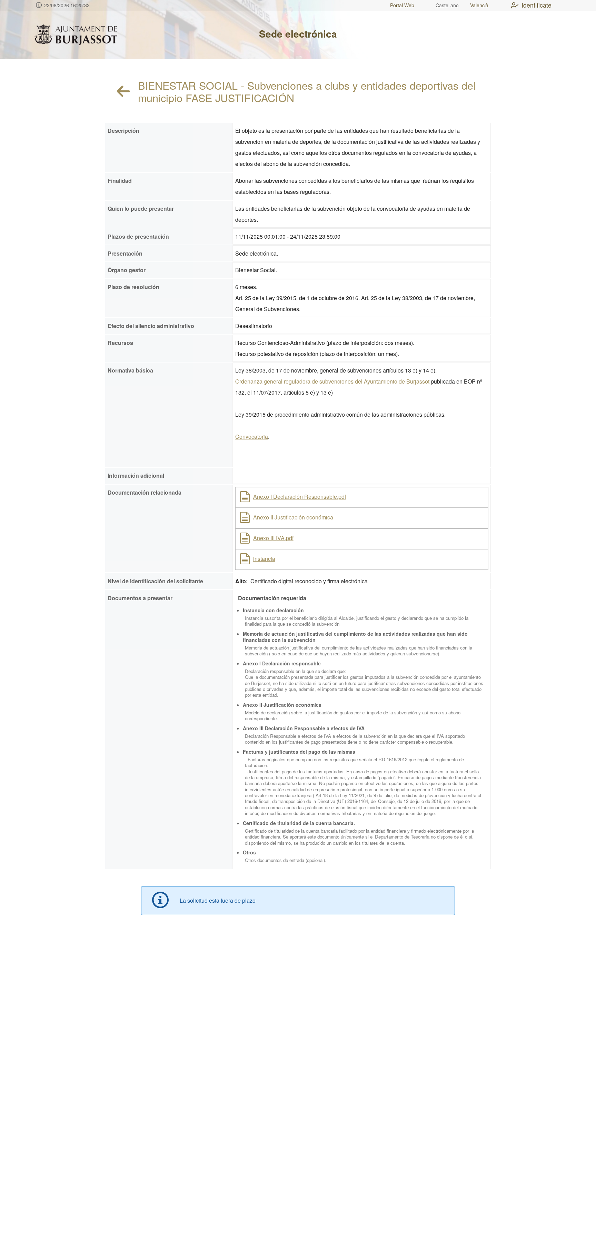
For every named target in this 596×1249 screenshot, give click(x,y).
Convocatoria (251, 436)
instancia (264, 559)
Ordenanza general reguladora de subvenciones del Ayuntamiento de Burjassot (332, 381)
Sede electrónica (298, 34)
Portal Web (402, 5)
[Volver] (123, 91)
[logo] (75, 35)
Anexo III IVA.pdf (273, 538)
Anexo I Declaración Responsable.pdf (299, 496)
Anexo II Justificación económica (293, 517)
